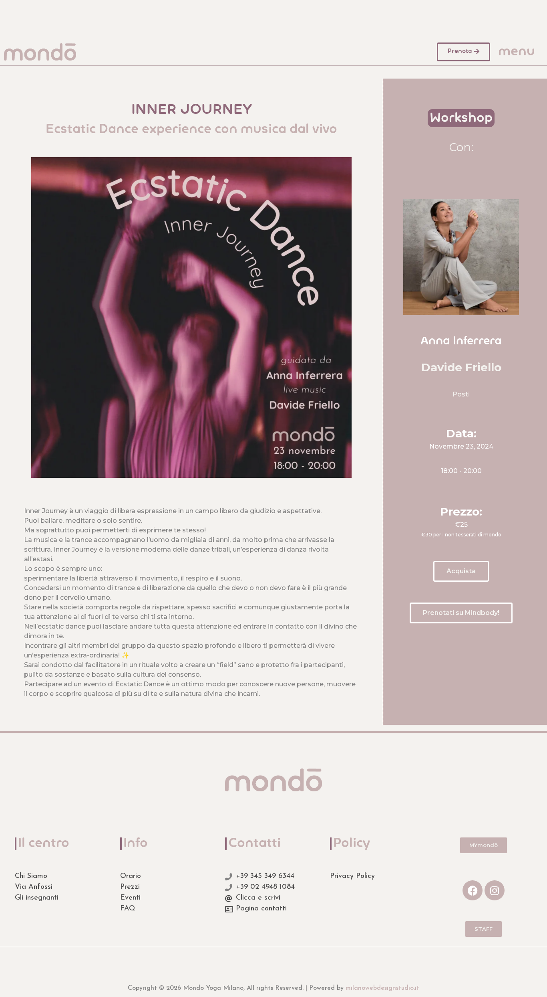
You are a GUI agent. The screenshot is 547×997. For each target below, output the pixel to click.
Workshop (461, 118)
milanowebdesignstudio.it (382, 988)
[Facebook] (473, 890)
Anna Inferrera (461, 341)
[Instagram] (495, 890)
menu (516, 52)
